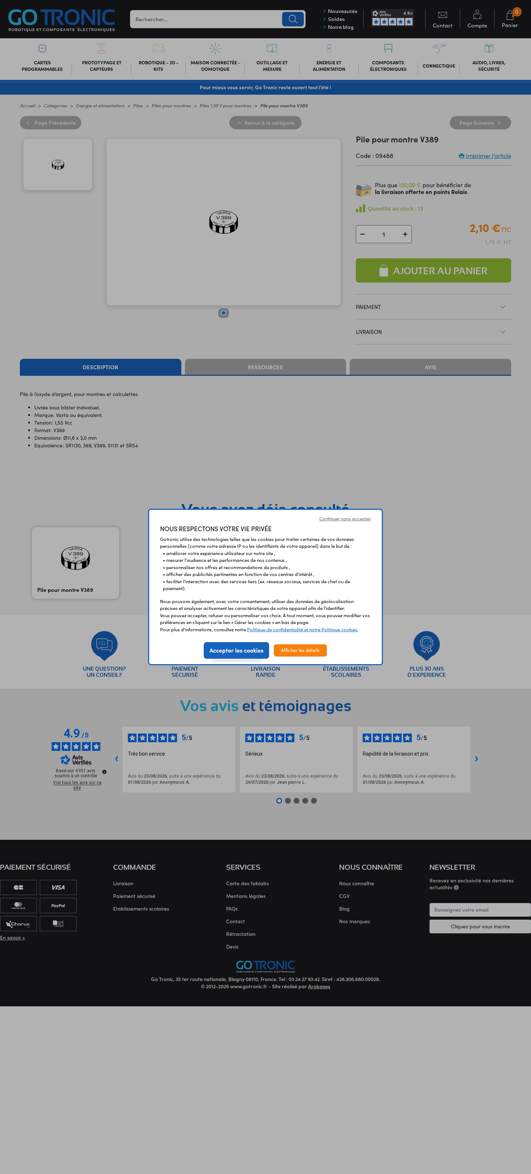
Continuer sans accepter (345, 518)
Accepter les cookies (236, 650)
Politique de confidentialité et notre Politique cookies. (302, 629)
